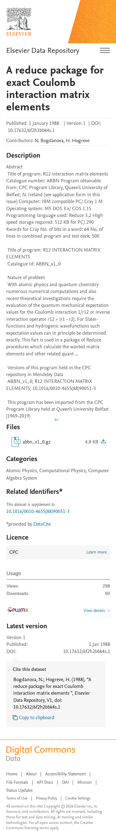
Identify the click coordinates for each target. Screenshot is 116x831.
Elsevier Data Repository (42, 50)
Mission (84, 782)
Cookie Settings (78, 798)
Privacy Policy (46, 798)
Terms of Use (17, 798)
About (31, 774)
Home (11, 774)
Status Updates (19, 790)
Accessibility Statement (65, 774)
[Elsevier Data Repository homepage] (19, 22)
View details (94, 610)
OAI (65, 782)
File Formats (17, 782)
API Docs (45, 782)
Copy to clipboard (36, 717)
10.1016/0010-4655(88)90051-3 (38, 511)
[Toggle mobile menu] (105, 50)
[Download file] (103, 442)
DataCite (42, 524)
